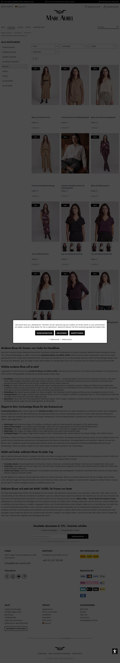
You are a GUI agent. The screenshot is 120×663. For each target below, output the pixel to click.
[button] (115, 651)
